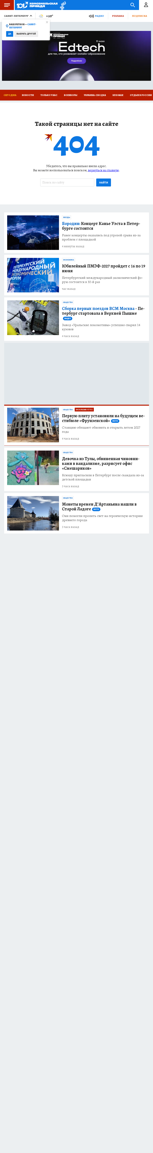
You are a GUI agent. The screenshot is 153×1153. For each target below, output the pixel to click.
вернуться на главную (103, 170)
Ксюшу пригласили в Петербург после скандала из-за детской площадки (103, 477)
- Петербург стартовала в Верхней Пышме (103, 313)
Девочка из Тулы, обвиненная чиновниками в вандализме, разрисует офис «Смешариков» (100, 463)
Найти (103, 182)
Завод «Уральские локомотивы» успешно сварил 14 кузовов (101, 327)
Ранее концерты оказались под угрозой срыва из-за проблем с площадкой (101, 237)
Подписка (139, 16)
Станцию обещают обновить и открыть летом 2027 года (101, 429)
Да (9, 34)
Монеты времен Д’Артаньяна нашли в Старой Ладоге (99, 506)
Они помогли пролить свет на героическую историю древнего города (102, 518)
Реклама (118, 16)
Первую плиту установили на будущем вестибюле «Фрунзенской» (103, 418)
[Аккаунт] (146, 5)
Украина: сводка (95, 95)
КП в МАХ (118, 95)
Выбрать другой (26, 34)
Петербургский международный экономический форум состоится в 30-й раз (102, 280)
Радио (99, 16)
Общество (68, 302)
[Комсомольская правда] (37, 5)
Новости (28, 95)
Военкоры (70, 95)
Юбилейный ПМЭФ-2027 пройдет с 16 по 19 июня (103, 268)
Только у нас (48, 95)
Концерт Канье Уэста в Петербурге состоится (101, 226)
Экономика (68, 260)
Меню (7, 5)
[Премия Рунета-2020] (62, 5)
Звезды (66, 217)
